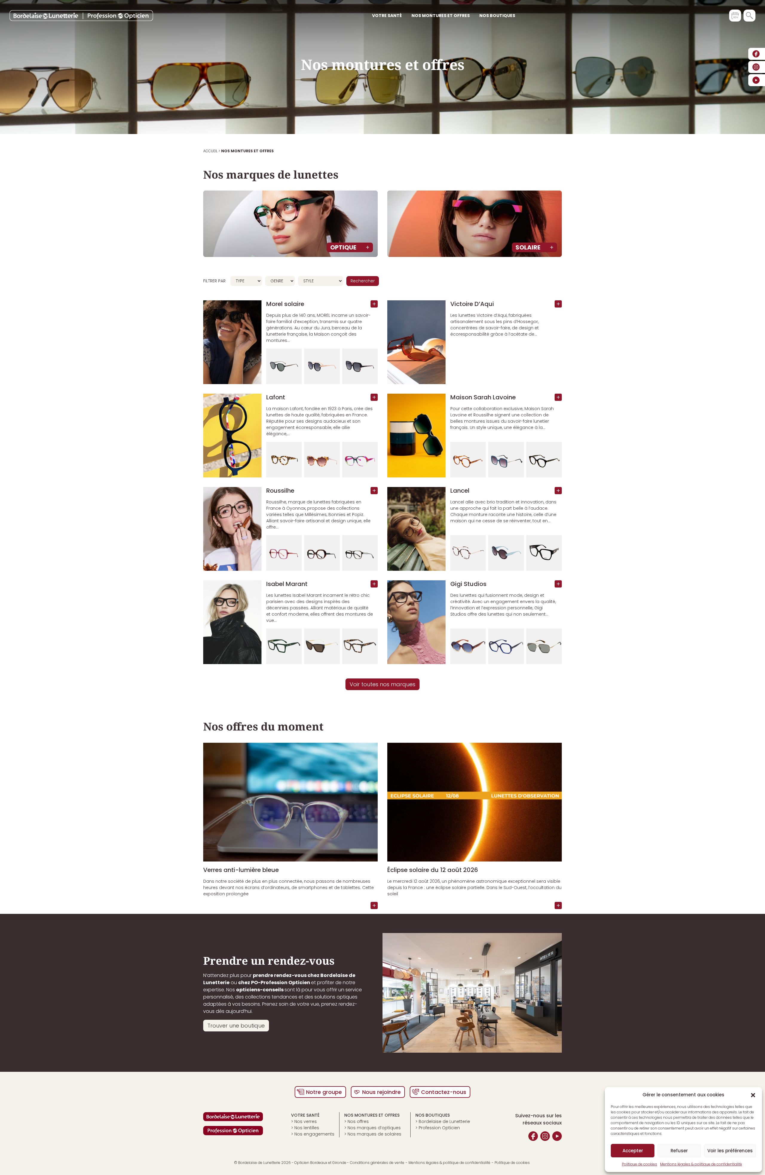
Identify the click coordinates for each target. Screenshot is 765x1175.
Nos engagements (314, 1134)
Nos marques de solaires (374, 1134)
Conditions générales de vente (377, 1162)
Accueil (210, 150)
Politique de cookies (639, 1164)
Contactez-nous (443, 1092)
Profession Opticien (439, 1128)
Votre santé (387, 16)
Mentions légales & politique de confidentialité (701, 1164)
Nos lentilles (306, 1128)
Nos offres (358, 1121)
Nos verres (305, 1121)
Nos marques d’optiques (374, 1128)
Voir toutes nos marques (382, 684)
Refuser (679, 1150)
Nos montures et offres (440, 16)
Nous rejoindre (381, 1092)
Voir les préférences (730, 1150)
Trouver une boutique (236, 1025)
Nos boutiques (497, 16)
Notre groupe (324, 1092)
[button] (753, 1095)
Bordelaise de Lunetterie (444, 1121)
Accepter (632, 1150)
